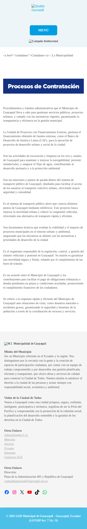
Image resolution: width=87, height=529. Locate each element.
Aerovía (9, 443)
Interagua (9, 452)
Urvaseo (9, 448)
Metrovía (9, 439)
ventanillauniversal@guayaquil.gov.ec (26, 481)
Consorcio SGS (13, 457)
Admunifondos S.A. (16, 435)
